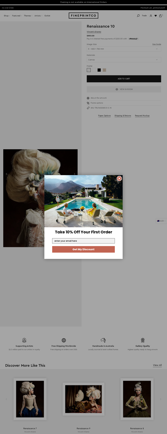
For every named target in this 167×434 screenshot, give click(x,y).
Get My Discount (83, 249)
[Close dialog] (119, 178)
